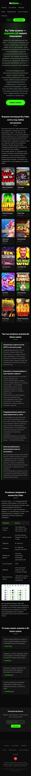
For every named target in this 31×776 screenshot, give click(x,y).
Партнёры (21, 7)
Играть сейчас (15, 102)
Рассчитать (16, 726)
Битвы (3, 11)
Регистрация (19, 20)
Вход (9, 20)
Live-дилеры (12, 7)
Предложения (11, 11)
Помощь (4, 7)
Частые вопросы (23, 11)
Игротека (4, 16)
